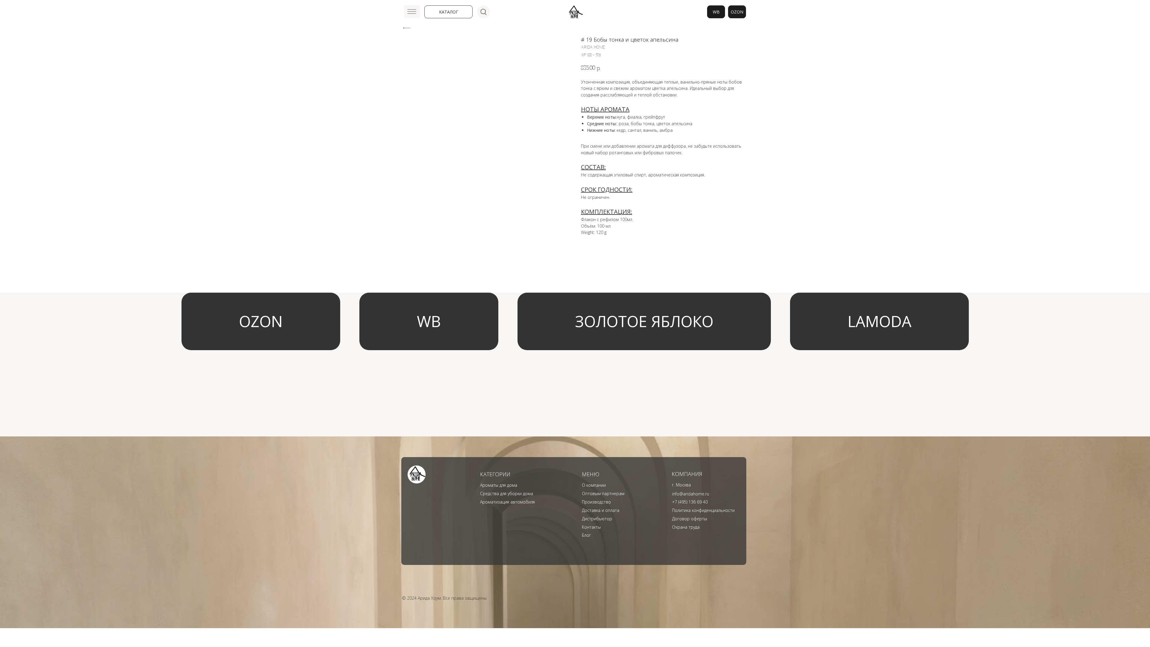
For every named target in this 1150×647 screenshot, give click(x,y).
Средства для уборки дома (506, 493)
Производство (596, 502)
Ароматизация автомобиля (507, 502)
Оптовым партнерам (603, 493)
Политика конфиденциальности (703, 510)
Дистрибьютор (597, 518)
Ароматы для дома (498, 485)
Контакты (591, 527)
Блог (586, 535)
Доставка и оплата (600, 510)
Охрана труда (686, 527)
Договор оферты (689, 518)
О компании (594, 485)
